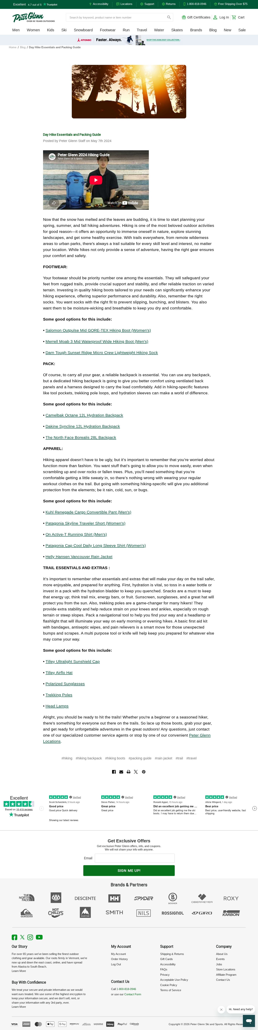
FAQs (163, 969)
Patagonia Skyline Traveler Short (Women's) (85, 523)
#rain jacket (163, 758)
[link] (129, 40)
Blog (213, 30)
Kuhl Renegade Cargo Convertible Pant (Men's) (88, 512)
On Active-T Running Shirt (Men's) (76, 534)
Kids (50, 30)
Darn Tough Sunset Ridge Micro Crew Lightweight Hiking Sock (102, 352)
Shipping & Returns (172, 954)
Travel (142, 30)
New (227, 30)
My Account (118, 954)
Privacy (165, 974)
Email (89, 858)
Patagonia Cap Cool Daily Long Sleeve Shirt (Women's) (96, 545)
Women (33, 30)
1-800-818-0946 (126, 989)
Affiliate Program (226, 974)
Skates (177, 30)
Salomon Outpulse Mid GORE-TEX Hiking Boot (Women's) (98, 330)
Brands (196, 30)
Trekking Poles (59, 695)
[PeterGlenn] (33, 17)
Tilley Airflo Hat (59, 672)
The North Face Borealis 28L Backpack (81, 437)
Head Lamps (57, 706)
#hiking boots (115, 758)
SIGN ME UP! (129, 870)
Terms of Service (170, 990)
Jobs (219, 964)
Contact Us (223, 979)
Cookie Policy (168, 985)
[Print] (129, 771)
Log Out (116, 964)
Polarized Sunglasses (65, 684)
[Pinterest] (144, 771)
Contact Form (132, 994)
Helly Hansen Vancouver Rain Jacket (79, 556)
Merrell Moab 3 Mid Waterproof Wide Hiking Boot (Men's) (97, 341)
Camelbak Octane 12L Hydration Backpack (84, 415)
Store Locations (225, 969)
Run (126, 30)
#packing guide (140, 758)
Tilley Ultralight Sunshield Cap (73, 661)
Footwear (108, 30)
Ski (63, 30)
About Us (222, 954)
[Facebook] (114, 771)
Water (159, 30)
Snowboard (83, 30)
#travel (191, 758)
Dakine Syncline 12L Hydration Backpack (83, 426)
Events (220, 959)
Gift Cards (166, 959)
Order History (119, 959)
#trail (179, 758)
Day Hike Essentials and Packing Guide (72, 135)
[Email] (121, 771)
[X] (136, 771)
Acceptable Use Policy (174, 979)
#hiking (67, 758)
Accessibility (168, 964)
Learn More (19, 970)
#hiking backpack (89, 758)
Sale (242, 30)
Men (16, 30)
